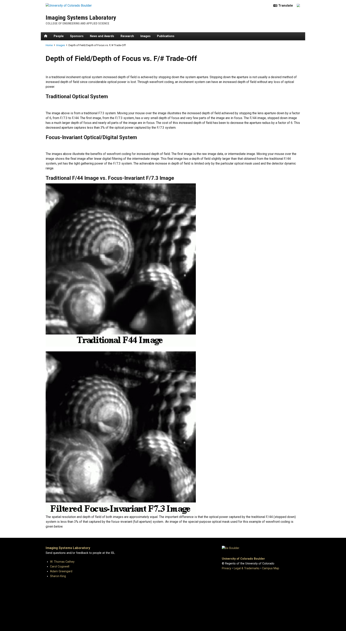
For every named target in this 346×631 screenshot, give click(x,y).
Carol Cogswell (59, 566)
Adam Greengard (61, 571)
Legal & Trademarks (247, 568)
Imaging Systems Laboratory (81, 17)
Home (49, 45)
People (59, 36)
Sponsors (76, 36)
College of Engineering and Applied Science (77, 23)
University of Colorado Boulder (243, 558)
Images (145, 36)
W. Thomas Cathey (62, 561)
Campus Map (270, 568)
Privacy (226, 568)
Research (127, 36)
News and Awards (102, 36)
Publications (165, 36)
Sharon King (58, 576)
